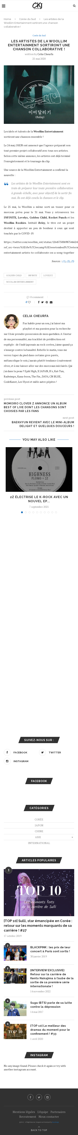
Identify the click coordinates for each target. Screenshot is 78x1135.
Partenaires (58, 1112)
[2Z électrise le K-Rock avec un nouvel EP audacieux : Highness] (39, 469)
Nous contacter (49, 1116)
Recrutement (27, 1116)
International (39, 843)
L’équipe (42, 1112)
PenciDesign (55, 1122)
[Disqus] (39, 567)
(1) (64, 261)
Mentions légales (24, 1112)
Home (7, 19)
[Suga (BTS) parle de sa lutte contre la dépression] (15, 1008)
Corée (39, 819)
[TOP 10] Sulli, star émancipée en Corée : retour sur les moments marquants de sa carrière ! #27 (38, 925)
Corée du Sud (27, 19)
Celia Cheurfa (45, 54)
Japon (39, 825)
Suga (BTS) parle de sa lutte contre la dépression (51, 1004)
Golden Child (14, 275)
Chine (39, 831)
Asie (38, 837)
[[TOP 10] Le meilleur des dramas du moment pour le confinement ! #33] (15, 1031)
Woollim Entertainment (20, 282)
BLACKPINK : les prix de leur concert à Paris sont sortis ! (50, 949)
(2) (68, 261)
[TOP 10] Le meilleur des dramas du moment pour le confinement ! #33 (50, 1029)
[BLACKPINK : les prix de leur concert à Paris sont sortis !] (15, 953)
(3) (72, 261)
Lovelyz (48, 275)
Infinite (32, 275)
